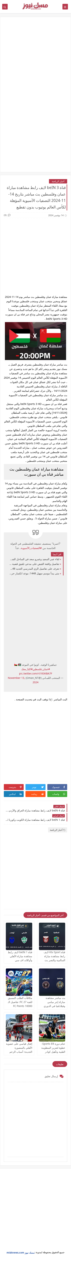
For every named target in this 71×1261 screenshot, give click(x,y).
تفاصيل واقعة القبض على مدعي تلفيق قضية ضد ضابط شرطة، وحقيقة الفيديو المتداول (34, 564)
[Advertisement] (35, 58)
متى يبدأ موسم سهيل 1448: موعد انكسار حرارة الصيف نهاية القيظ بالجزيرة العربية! (34, 573)
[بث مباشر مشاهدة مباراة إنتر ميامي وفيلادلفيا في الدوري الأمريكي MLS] (52, 982)
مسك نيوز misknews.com (21, 1252)
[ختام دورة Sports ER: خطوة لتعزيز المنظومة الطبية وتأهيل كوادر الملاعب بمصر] (52, 1028)
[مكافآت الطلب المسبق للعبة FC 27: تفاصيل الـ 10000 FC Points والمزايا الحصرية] (19, 982)
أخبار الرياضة (58, 181)
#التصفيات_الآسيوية (31, 548)
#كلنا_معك (27, 669)
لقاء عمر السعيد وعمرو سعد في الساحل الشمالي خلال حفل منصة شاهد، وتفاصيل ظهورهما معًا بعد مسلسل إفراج (34, 559)
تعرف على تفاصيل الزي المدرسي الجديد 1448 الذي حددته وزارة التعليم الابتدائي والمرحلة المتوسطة (34, 568)
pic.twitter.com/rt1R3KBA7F (35, 673)
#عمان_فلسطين (41, 669)
